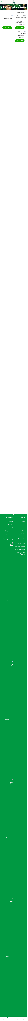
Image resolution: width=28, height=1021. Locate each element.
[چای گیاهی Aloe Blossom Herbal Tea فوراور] (20, 17)
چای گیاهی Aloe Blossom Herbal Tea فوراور (20, 23)
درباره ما (23, 524)
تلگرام (7, 601)
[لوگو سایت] (13, 2)
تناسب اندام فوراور (8, 530)
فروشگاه (23, 530)
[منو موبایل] (25, 2)
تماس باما (23, 527)
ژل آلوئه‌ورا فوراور (9, 527)
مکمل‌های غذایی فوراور (20, 549)
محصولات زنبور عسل (8, 534)
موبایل (7, 837)
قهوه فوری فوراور (8, 18)
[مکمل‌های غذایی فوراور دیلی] (20, 32)
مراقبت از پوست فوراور (20, 546)
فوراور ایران (10, 521)
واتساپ (7, 719)
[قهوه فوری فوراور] (7, 16)
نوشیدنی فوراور (21, 543)
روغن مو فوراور (9, 524)
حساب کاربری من (21, 534)
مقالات (23, 521)
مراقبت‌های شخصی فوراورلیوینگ (21, 553)
